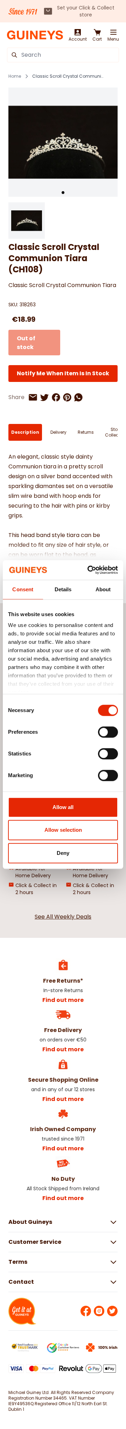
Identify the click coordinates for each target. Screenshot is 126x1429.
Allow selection (63, 830)
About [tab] (103, 589)
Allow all (63, 807)
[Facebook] (85, 1311)
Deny (63, 853)
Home (14, 76)
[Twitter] (112, 1311)
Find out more (63, 1000)
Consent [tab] (22, 589)
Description (25, 432)
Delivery (58, 432)
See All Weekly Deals (63, 917)
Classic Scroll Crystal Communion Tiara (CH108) (68, 76)
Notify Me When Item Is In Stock (63, 373)
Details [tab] (63, 589)
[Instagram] (99, 1311)
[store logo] (35, 35)
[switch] (108, 732)
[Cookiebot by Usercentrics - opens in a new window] (89, 569)
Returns (86, 432)
